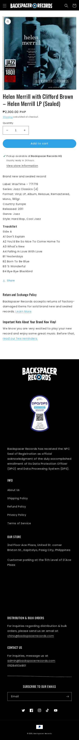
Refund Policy (16, 506)
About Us (13, 490)
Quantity (8, 123)
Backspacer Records (42, 733)
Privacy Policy (16, 515)
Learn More (23, 311)
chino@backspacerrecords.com (30, 636)
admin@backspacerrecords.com (31, 661)
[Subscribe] (67, 696)
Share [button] (11, 280)
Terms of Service (19, 523)
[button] (5, 6)
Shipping (8, 117)
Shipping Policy (17, 498)
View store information (22, 166)
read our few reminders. (20, 338)
